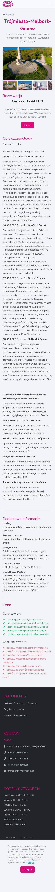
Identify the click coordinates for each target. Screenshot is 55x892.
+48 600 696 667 (18, 752)
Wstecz (9, 14)
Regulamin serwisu (14, 709)
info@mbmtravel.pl (18, 764)
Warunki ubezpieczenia (16, 715)
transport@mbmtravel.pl (21, 771)
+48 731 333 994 (18, 758)
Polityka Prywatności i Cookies (20, 703)
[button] (51, 4)
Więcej (31, 862)
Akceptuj (27, 869)
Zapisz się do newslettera (19, 837)
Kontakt (27, 125)
